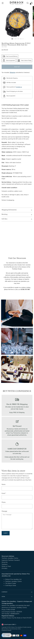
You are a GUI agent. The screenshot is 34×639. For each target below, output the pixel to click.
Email (4, 493)
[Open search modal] (27, 3)
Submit (6, 533)
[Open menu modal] (2, 3)
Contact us (19, 87)
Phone (3, 502)
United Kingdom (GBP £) (10, 624)
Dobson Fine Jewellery (16, 627)
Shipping (12, 72)
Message (4, 511)
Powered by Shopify (6, 630)
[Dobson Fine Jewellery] (16, 3)
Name (3, 484)
